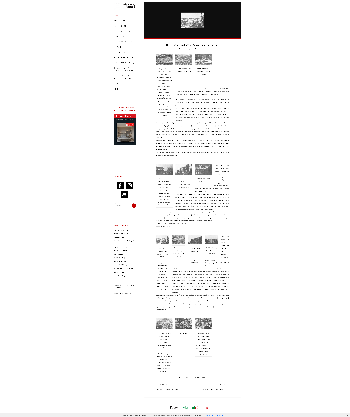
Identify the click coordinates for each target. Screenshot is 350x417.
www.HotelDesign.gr (121, 250)
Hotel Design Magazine (122, 233)
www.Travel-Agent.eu (122, 276)
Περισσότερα (209, 415)
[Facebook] (120, 185)
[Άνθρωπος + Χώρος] (124, 6)
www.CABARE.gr (120, 261)
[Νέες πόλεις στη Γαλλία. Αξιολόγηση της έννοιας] (192, 20)
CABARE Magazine (120, 237)
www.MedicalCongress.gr (123, 268)
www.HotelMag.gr (120, 258)
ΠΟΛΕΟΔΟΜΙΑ (201, 49)
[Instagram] (129, 185)
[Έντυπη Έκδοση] (124, 194)
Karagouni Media (118, 285)
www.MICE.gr (119, 272)
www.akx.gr (118, 254)
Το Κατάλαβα (219, 415)
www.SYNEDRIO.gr (120, 265)
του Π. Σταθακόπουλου (198, 377)
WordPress (128, 293)
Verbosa (122, 293)
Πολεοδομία (185, 377)
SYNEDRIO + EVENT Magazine (125, 241)
